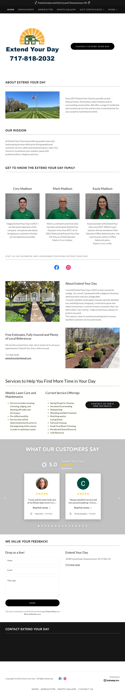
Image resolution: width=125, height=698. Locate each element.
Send (32, 603)
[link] (56, 267)
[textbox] (32, 560)
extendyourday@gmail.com (18, 358)
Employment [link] (26, 9)
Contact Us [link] (85, 689)
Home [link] (10, 9)
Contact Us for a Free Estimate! (102, 405)
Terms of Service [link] (30, 614)
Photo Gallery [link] (66, 9)
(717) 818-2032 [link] (72, 565)
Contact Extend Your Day (92, 46)
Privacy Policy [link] (51, 611)
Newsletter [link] (45, 9)
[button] (92, 9)
